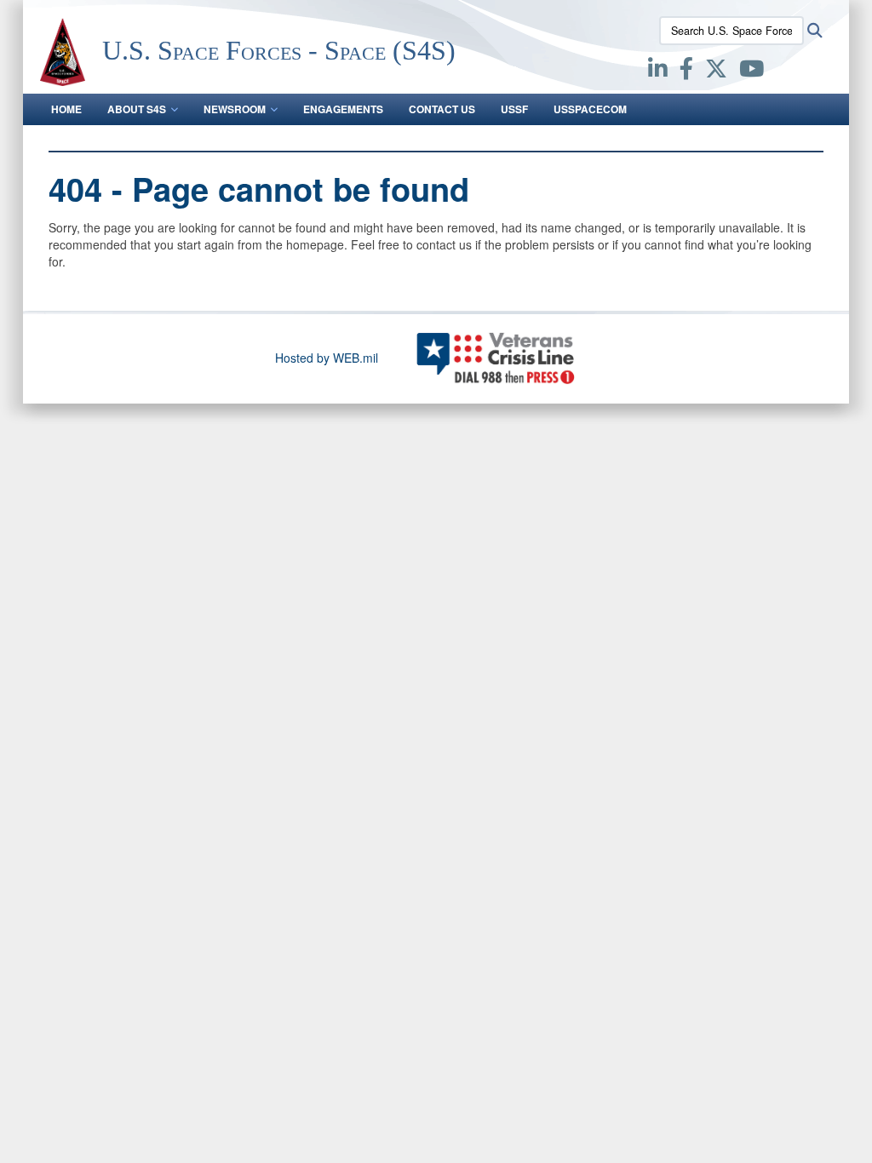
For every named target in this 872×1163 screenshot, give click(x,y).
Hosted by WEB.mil (326, 357)
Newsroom (235, 109)
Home (66, 109)
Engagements (343, 109)
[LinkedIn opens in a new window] (658, 71)
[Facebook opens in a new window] (686, 71)
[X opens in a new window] (716, 71)
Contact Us (442, 109)
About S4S (136, 109)
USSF (514, 109)
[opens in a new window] (751, 71)
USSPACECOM (590, 109)
